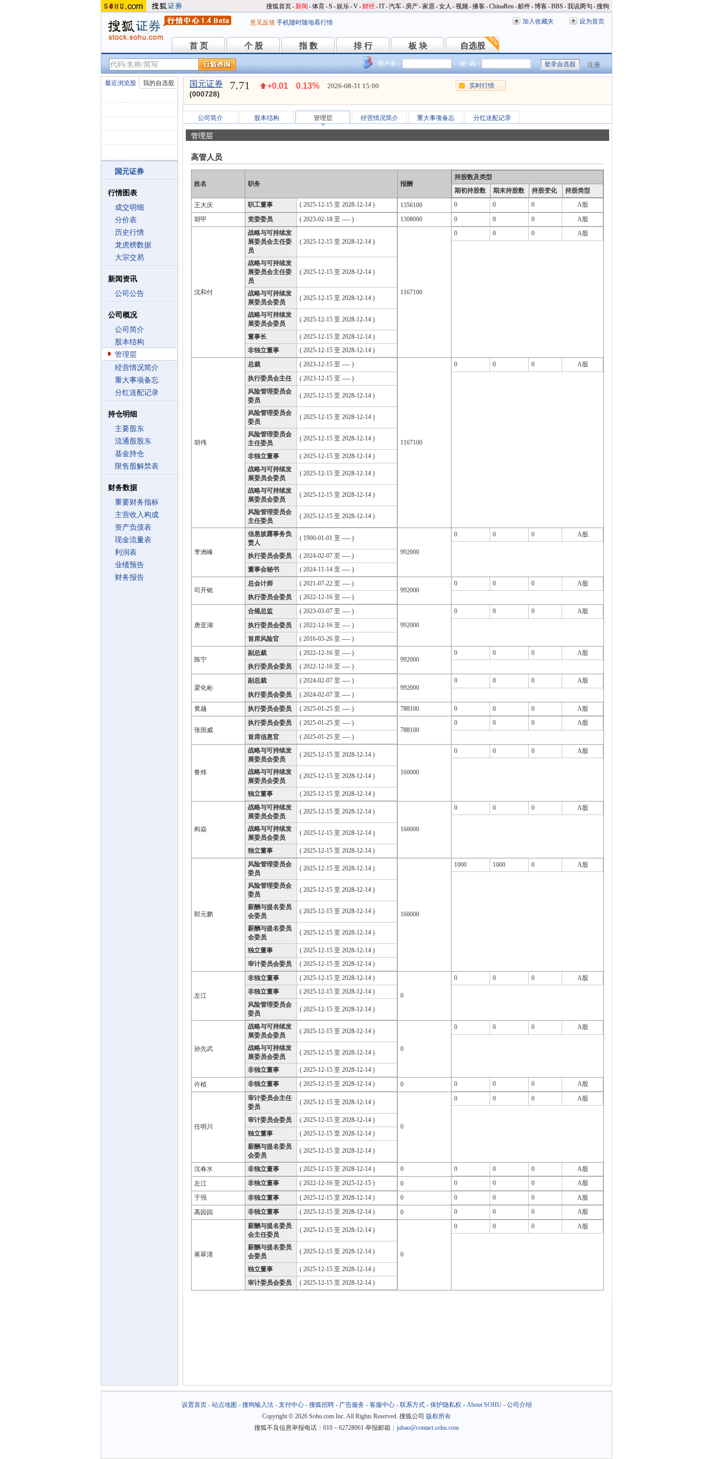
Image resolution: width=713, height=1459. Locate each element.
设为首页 (591, 21)
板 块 (418, 45)
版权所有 (438, 1416)
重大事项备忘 (137, 380)
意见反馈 (262, 22)
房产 (412, 6)
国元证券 (206, 83)
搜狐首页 (278, 6)
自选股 (472, 45)
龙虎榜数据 (133, 245)
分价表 (126, 220)
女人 (445, 6)
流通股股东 (133, 441)
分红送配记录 (137, 393)
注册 (594, 64)
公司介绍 (519, 1404)
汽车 (395, 6)
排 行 (363, 45)
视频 (462, 6)
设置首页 (194, 1404)
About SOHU (484, 1404)
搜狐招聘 (321, 1404)
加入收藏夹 (538, 21)
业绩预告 (129, 565)
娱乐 (343, 6)
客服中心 (382, 1404)
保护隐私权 (445, 1404)
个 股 (253, 45)
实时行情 (481, 85)
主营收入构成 (137, 515)
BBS (557, 6)
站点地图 (224, 1404)
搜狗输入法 (258, 1404)
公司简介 (129, 329)
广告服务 (351, 1404)
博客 (540, 6)
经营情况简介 (137, 368)
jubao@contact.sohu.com (428, 1427)
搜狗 (603, 6)
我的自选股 (158, 83)
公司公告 (129, 293)
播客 (478, 6)
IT (382, 6)
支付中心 (291, 1404)
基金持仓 (129, 454)
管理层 (126, 354)
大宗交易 (129, 257)
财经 (368, 6)
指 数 (308, 45)
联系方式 (412, 1404)
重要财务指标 (137, 502)
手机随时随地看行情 (305, 22)
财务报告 (129, 577)
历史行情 (129, 232)
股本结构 (129, 342)
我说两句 (579, 6)
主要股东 (129, 429)
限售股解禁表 (137, 466)
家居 (428, 6)
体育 (318, 6)
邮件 (524, 6)
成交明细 (129, 207)
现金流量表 (133, 540)
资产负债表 (133, 527)
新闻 (301, 6)
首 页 (198, 45)
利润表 (126, 552)
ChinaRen (501, 6)
